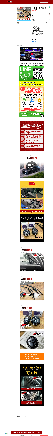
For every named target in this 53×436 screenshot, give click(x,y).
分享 (33, 41)
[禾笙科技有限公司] (9, 2)
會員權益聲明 (31, 435)
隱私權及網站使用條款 (22, 435)
